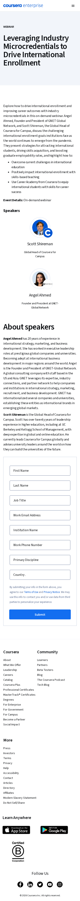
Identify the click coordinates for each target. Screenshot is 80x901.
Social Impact (11, 724)
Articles (8, 783)
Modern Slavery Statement (19, 798)
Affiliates (8, 793)
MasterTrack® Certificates (19, 695)
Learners (42, 660)
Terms (7, 758)
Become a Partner (14, 720)
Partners (42, 665)
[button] (73, 6)
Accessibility (11, 773)
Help (6, 768)
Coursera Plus (11, 685)
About (7, 660)
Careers (8, 675)
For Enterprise (12, 705)
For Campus (10, 715)
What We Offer (12, 665)
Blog (40, 675)
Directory (9, 788)
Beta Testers (45, 670)
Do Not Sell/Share (14, 803)
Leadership (10, 670)
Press (6, 748)
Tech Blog (43, 685)
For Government (13, 710)
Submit (40, 614)
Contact (8, 778)
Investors (9, 753)
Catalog (8, 680)
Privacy (7, 763)
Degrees (8, 700)
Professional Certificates (18, 690)
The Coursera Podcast (51, 680)
